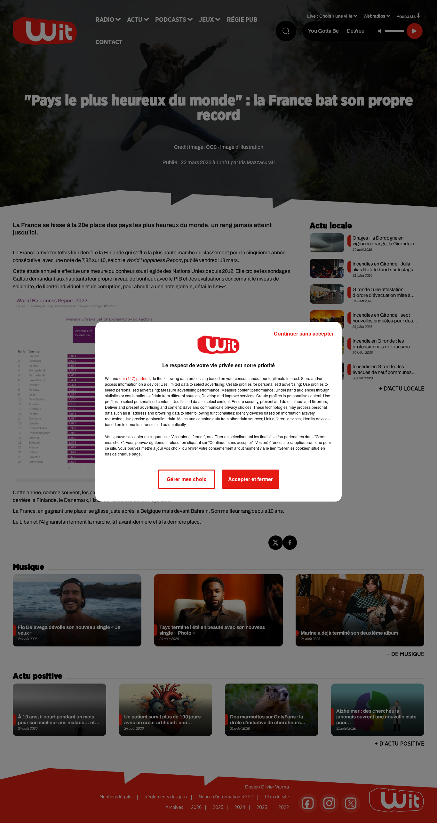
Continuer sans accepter (304, 333)
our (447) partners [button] (135, 378)
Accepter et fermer (250, 479)
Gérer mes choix (186, 479)
